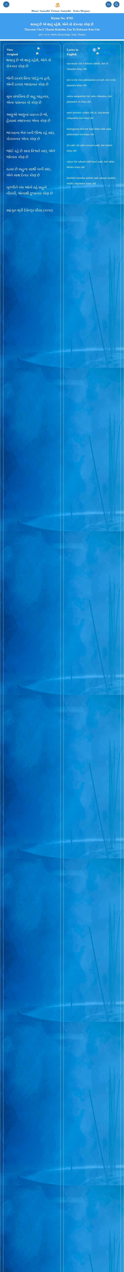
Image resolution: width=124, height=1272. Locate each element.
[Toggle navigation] (6, 4)
